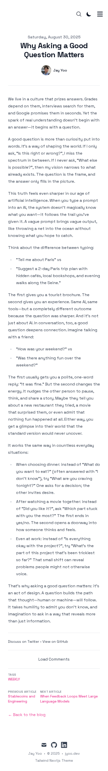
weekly (14, 679)
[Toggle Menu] (100, 14)
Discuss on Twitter (23, 641)
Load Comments (54, 659)
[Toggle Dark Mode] (89, 14)
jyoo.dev (72, 753)
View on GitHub (55, 641)
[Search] (79, 14)
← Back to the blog (26, 714)
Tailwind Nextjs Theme (54, 760)
